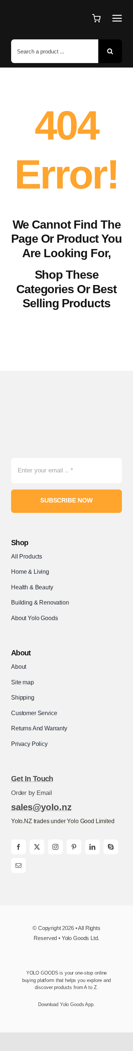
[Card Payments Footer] (66, 958)
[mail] (18, 865)
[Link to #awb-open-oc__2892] (117, 18)
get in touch (32, 779)
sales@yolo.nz (41, 807)
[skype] (110, 846)
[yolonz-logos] (50, 403)
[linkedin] (92, 846)
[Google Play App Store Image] (51, 1015)
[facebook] (18, 846)
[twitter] (37, 846)
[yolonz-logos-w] (37, 7)
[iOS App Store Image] (87, 1015)
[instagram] (55, 846)
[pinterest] (73, 846)
